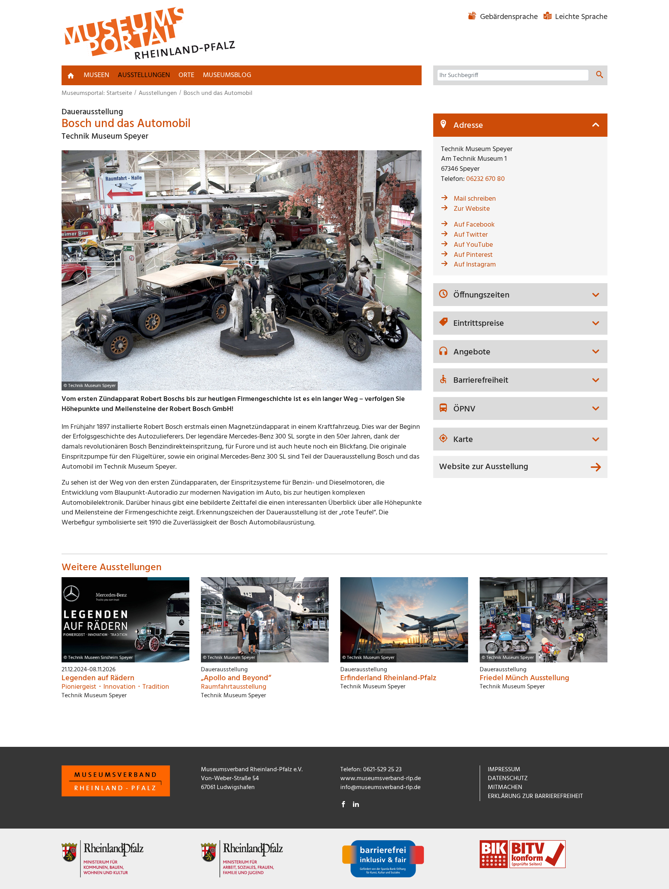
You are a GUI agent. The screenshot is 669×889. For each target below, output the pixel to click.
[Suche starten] (600, 76)
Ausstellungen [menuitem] (144, 75)
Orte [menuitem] (186, 75)
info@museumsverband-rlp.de (380, 787)
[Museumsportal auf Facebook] (343, 805)
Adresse (468, 126)
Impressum (504, 770)
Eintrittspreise (478, 324)
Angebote (472, 352)
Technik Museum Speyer (105, 136)
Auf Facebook (474, 224)
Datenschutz (508, 779)
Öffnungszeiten (481, 296)
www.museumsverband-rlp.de (380, 779)
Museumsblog (227, 75)
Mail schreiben (475, 199)
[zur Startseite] (71, 75)
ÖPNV (464, 409)
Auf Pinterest (473, 255)
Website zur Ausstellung (483, 467)
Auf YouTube (473, 245)
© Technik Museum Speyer (89, 386)
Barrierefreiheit (480, 381)
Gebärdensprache (509, 17)
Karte (463, 440)
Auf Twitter (471, 235)
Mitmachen (505, 787)
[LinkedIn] (356, 805)
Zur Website (472, 209)
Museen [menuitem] (96, 75)
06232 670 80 (485, 179)
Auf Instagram (475, 264)
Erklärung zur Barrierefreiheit (535, 796)
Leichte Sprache (580, 17)
